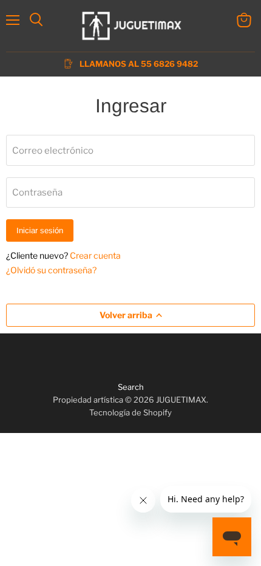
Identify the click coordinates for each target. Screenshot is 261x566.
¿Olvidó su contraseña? (51, 270)
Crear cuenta (95, 255)
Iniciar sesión (39, 230)
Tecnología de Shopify (130, 412)
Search (131, 387)
